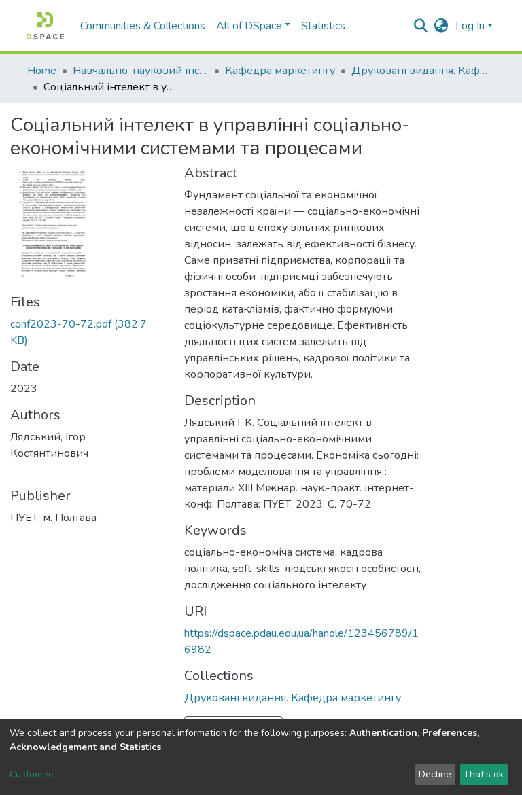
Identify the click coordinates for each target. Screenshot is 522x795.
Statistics (323, 25)
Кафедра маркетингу (280, 70)
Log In (470, 25)
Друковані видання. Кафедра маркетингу (419, 70)
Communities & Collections (142, 25)
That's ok (484, 774)
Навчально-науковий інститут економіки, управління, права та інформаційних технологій (141, 70)
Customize (32, 774)
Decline (435, 774)
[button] (441, 26)
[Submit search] (421, 26)
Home (41, 70)
